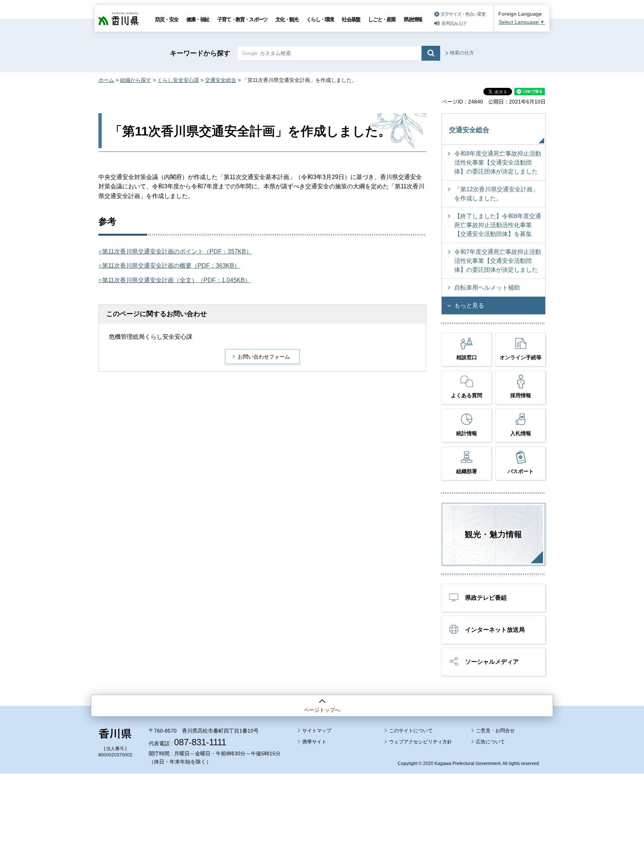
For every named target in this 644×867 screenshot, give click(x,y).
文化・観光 (286, 19)
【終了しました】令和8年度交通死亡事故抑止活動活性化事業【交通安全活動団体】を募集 (497, 225)
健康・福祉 (197, 19)
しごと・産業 (381, 19)
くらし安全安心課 (178, 80)
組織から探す (135, 80)
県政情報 (413, 19)
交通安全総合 (220, 80)
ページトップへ (322, 710)
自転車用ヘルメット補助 (487, 287)
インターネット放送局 (495, 630)
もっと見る (469, 305)
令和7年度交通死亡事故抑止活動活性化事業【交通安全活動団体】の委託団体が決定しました (497, 261)
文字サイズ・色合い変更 (463, 14)
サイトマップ (316, 730)
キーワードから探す (200, 53)
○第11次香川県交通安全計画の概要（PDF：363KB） (169, 265)
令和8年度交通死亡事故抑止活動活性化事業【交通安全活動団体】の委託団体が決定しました (497, 162)
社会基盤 (351, 19)
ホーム (106, 80)
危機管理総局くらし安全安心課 (150, 337)
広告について (490, 742)
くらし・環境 (320, 19)
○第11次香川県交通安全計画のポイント (150, 251)
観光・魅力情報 (493, 534)
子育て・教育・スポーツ (242, 19)
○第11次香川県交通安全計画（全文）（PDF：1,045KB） (174, 280)
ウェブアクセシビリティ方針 (420, 742)
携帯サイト (314, 742)
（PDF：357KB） (227, 251)
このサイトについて (411, 730)
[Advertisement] (322, 799)
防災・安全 (166, 19)
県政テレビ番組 (486, 598)
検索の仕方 (462, 52)
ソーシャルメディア (492, 662)
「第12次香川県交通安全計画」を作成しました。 (496, 193)
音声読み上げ (453, 23)
